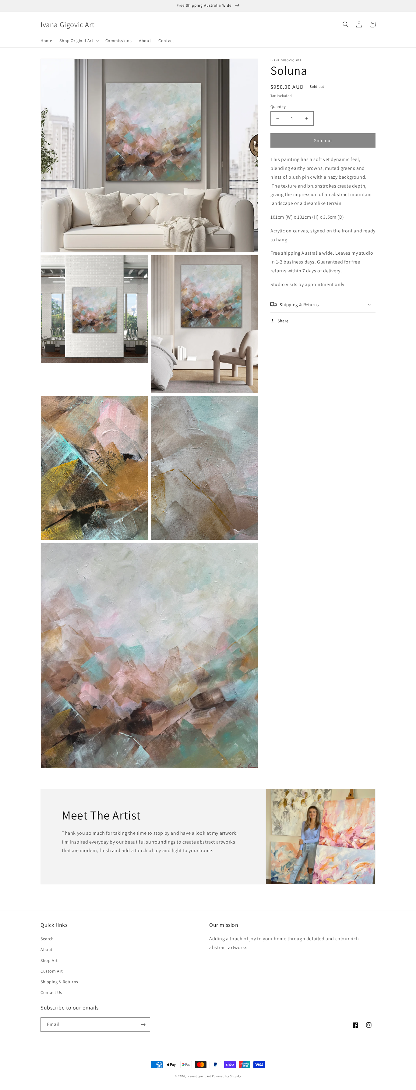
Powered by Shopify (226, 1076)
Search (47, 938)
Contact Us (51, 992)
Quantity (278, 106)
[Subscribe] (143, 1024)
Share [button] (283, 320)
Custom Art (52, 971)
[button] (78, 40)
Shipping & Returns (59, 981)
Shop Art (49, 960)
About (47, 949)
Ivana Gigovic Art (199, 1076)
